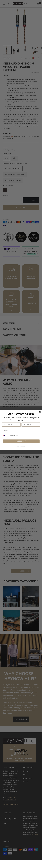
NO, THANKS (21, 446)
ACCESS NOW (21, 441)
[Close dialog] (40, 412)
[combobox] (5, 436)
